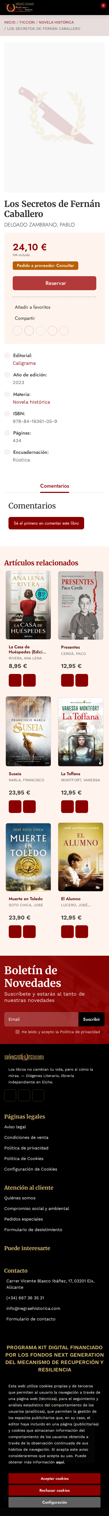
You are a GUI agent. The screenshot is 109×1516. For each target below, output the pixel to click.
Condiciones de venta (26, 1137)
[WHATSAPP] (38, 1095)
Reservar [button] (56, 283)
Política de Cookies (23, 1158)
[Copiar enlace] (64, 330)
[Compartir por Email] (52, 330)
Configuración (54, 1502)
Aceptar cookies (55, 1478)
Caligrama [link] (24, 363)
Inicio (9, 22)
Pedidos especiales (23, 1219)
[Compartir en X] (29, 330)
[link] (29, 680)
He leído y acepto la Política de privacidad (61, 1032)
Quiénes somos (19, 1197)
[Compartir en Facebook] (17, 330)
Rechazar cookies (54, 1490)
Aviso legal (15, 1126)
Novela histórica (56, 22)
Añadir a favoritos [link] (32, 307)
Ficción (27, 22)
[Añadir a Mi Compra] (15, 680)
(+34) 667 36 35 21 (25, 1297)
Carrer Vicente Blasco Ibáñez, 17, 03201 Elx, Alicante (50, 1284)
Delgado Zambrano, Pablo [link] (39, 225)
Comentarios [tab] (54, 486)
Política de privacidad (26, 1147)
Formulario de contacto (31, 1318)
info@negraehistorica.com (33, 1308)
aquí (60, 1462)
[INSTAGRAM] (24, 1095)
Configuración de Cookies (30, 1169)
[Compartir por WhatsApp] (41, 330)
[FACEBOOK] (10, 1095)
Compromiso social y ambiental (36, 1208)
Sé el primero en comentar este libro (46, 523)
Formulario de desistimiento (33, 1229)
